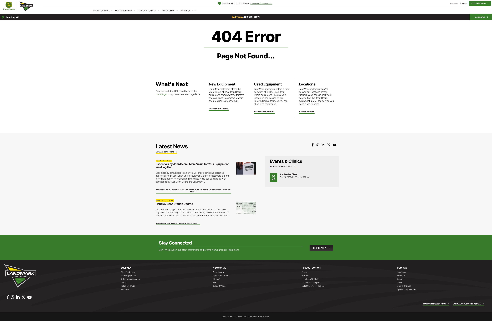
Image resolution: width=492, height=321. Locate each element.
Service (305, 275)
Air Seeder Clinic (289, 174)
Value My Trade (128, 286)
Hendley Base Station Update (174, 204)
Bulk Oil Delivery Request (313, 286)
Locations (454, 3)
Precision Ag (168, 10)
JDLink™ (216, 279)
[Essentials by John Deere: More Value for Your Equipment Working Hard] (246, 168)
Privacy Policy (252, 316)
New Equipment (101, 10)
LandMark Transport (311, 282)
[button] (480, 3)
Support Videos (220, 286)
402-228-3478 (242, 3)
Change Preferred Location (261, 3)
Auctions (125, 289)
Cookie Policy (263, 316)
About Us (185, 10)
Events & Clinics (404, 286)
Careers (463, 3)
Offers (124, 282)
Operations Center (221, 275)
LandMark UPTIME (310, 279)
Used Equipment (123, 10)
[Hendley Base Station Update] (246, 207)
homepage (161, 94)
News (399, 282)
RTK (214, 282)
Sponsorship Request (406, 289)
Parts (304, 272)
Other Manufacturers (130, 279)
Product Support (147, 10)
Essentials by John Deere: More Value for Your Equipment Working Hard (192, 165)
